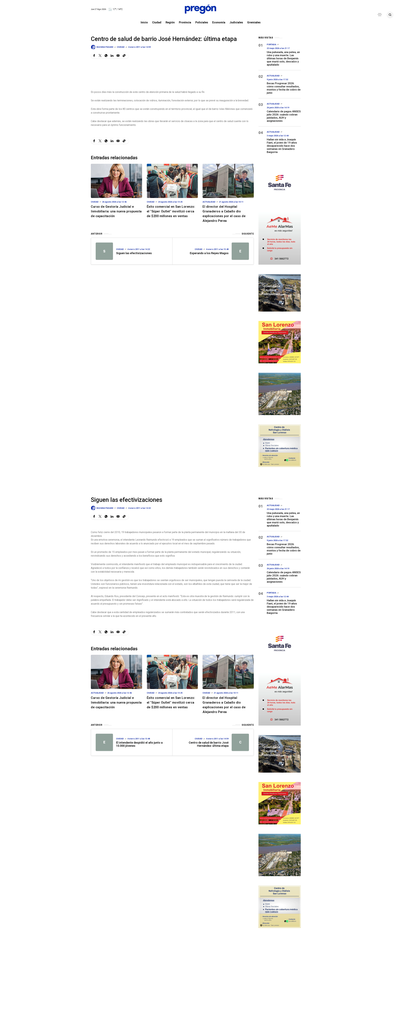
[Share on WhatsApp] (106, 56)
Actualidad (209, 202)
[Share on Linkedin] (112, 56)
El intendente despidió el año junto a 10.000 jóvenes (139, 744)
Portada (271, 44)
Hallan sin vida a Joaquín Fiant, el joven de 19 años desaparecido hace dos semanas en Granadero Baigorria (282, 146)
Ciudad (121, 47)
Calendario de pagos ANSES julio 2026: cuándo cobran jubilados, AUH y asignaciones (284, 116)
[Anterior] (104, 251)
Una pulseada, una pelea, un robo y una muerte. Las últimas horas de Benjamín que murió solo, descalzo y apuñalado (283, 58)
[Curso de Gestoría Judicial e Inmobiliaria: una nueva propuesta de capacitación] (116, 180)
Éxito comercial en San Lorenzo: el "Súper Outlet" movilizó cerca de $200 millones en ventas (171, 211)
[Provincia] (279, 182)
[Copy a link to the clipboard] (124, 56)
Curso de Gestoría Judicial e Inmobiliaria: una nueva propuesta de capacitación (116, 211)
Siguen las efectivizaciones (134, 253)
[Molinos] (279, 393)
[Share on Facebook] (94, 56)
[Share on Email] (118, 56)
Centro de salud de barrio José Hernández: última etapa (209, 744)
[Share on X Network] (100, 56)
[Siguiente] (240, 251)
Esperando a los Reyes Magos (209, 253)
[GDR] (279, 292)
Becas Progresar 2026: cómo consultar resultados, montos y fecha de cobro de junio (284, 88)
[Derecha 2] (279, 341)
